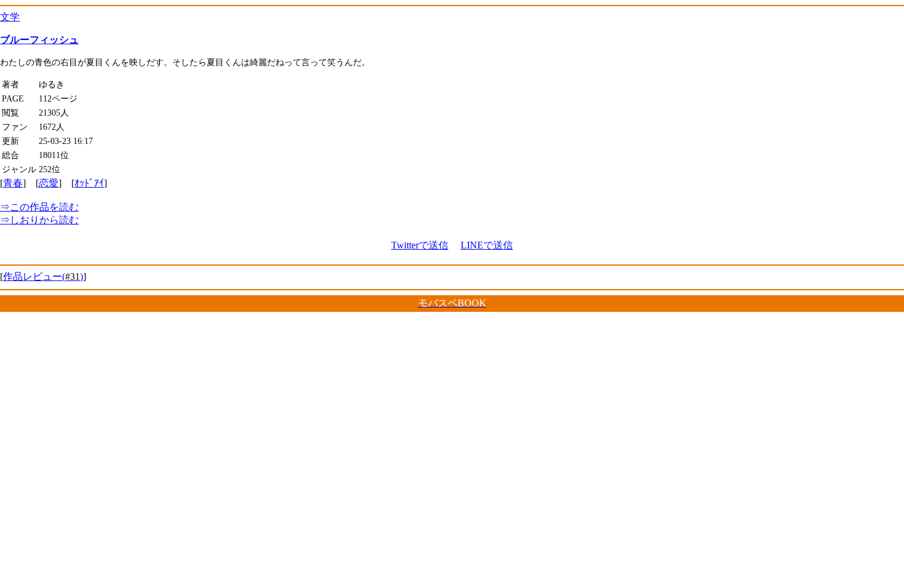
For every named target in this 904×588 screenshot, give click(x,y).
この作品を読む (39, 207)
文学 (10, 17)
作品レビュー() (43, 276)
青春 (13, 183)
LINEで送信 (487, 245)
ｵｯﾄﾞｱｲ (89, 183)
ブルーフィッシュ (39, 39)
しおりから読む (39, 220)
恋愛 (48, 183)
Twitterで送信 (419, 245)
